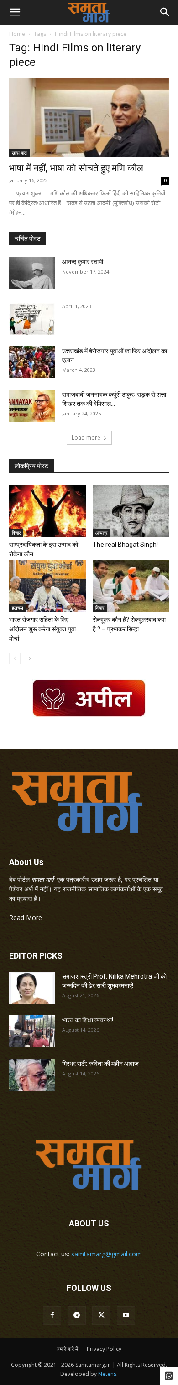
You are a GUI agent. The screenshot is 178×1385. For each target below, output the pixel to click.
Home (17, 34)
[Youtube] (126, 1315)
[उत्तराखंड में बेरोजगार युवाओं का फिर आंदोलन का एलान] (32, 362)
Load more (86, 437)
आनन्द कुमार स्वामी (82, 261)
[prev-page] (15, 658)
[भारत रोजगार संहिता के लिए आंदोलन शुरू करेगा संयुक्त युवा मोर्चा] (47, 586)
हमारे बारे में (67, 1349)
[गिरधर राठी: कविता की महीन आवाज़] (32, 1075)
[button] (14, 12)
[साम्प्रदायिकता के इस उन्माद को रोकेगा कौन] (47, 511)
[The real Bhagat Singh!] (131, 511)
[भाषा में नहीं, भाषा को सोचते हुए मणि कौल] (89, 117)
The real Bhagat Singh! (125, 544)
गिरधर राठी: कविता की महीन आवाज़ (100, 1063)
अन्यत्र (101, 533)
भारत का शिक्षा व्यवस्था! (87, 1020)
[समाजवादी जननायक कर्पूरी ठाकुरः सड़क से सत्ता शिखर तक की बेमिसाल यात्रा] (32, 406)
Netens (107, 1374)
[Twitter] (101, 1315)
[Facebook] (52, 1315)
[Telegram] (77, 1315)
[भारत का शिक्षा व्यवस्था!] (32, 1031)
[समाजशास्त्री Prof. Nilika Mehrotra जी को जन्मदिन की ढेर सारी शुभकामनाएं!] (32, 988)
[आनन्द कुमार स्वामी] (32, 273)
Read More (25, 917)
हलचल (17, 608)
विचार (16, 533)
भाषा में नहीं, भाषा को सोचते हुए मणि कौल (76, 168)
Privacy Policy (104, 1349)
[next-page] (29, 658)
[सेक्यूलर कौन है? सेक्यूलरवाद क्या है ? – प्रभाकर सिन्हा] (131, 586)
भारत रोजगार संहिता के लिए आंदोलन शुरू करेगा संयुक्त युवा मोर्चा (42, 629)
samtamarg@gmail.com (106, 1254)
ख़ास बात (19, 153)
